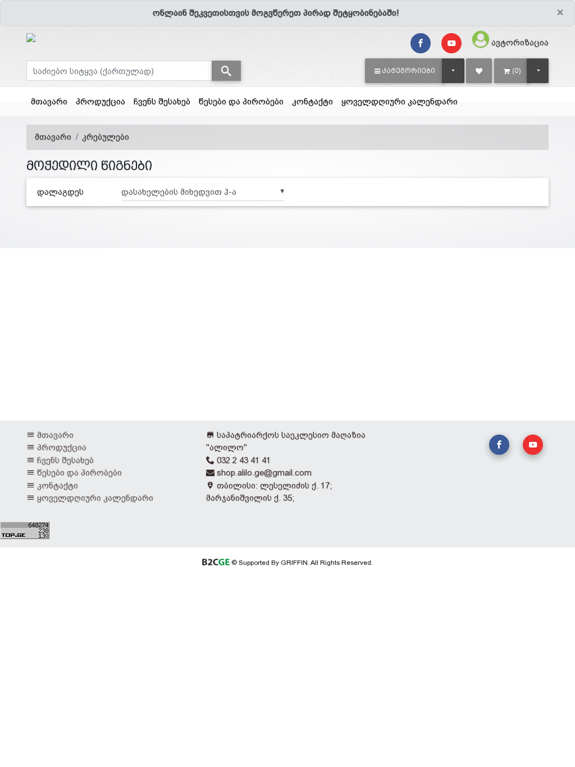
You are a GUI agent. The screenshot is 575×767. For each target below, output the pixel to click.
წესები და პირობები (241, 101)
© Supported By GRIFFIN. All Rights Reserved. (301, 563)
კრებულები (105, 136)
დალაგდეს (60, 192)
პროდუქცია (100, 101)
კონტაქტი (312, 101)
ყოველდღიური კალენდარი (399, 101)
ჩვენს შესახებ (162, 101)
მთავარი (49, 101)
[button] (405, 70)
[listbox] (203, 191)
